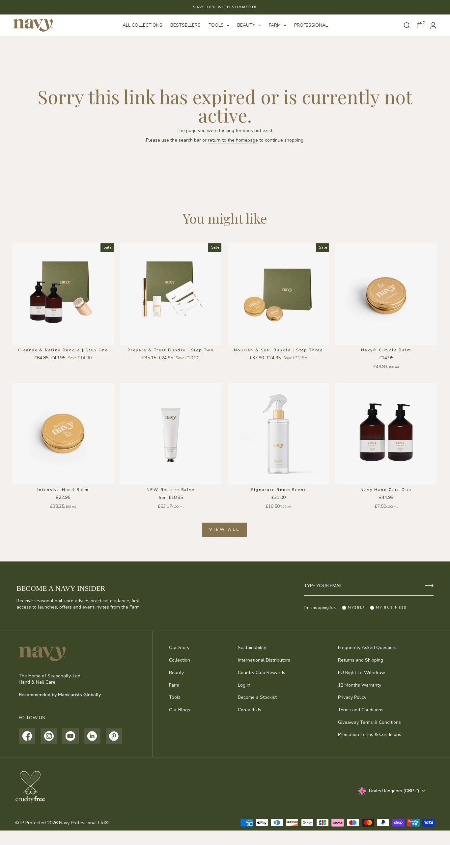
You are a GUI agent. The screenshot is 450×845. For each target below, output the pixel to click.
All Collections (142, 25)
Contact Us (249, 710)
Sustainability (252, 647)
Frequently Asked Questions (368, 647)
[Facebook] (27, 736)
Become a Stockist (257, 697)
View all (224, 529)
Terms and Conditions (360, 710)
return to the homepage (233, 140)
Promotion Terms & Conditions (369, 734)
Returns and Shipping (360, 660)
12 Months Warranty (359, 685)
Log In (244, 685)
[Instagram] (49, 736)
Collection (179, 660)
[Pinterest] (114, 736)
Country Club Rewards (261, 672)
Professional (311, 25)
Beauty (247, 25)
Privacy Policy (352, 697)
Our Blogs (179, 710)
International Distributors (264, 660)
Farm (275, 25)
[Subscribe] (429, 585)
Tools (217, 25)
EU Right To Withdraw (361, 672)
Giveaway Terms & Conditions (369, 722)
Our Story (179, 647)
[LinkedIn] (92, 736)
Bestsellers (185, 25)
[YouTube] (70, 736)
